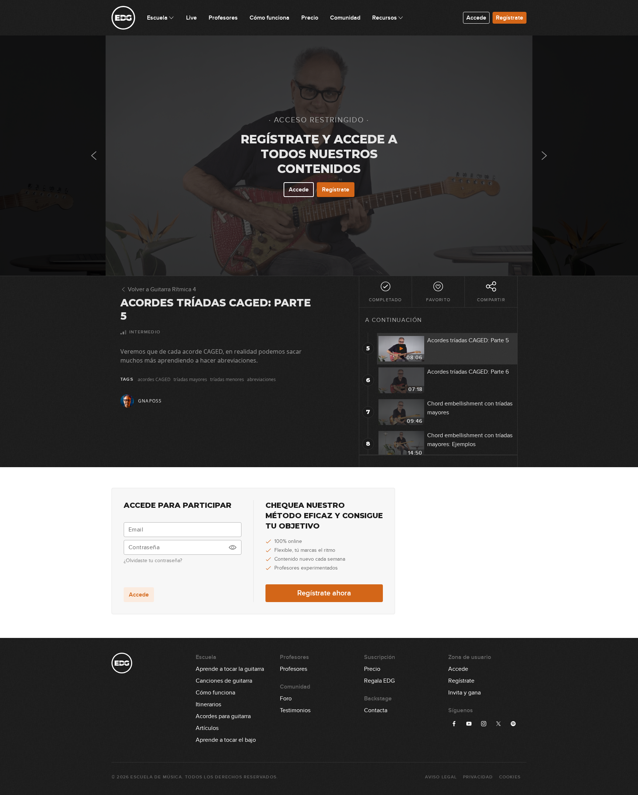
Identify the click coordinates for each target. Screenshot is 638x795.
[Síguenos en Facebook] (454, 724)
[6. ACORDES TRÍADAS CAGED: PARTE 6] (544, 155)
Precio (372, 669)
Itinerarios (208, 704)
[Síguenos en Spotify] (513, 724)
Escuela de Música (156, 777)
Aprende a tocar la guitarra (230, 669)
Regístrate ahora (324, 593)
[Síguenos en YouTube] (469, 724)
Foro (286, 698)
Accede (476, 17)
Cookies (510, 777)
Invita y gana (464, 692)
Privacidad (478, 777)
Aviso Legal (441, 777)
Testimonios (295, 710)
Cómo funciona (215, 692)
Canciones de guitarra (224, 680)
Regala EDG (379, 680)
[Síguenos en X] (498, 724)
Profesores (293, 669)
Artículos (207, 728)
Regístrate (509, 17)
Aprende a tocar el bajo (226, 740)
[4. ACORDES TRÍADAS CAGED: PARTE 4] (94, 155)
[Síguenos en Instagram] (484, 724)
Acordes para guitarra (223, 716)
